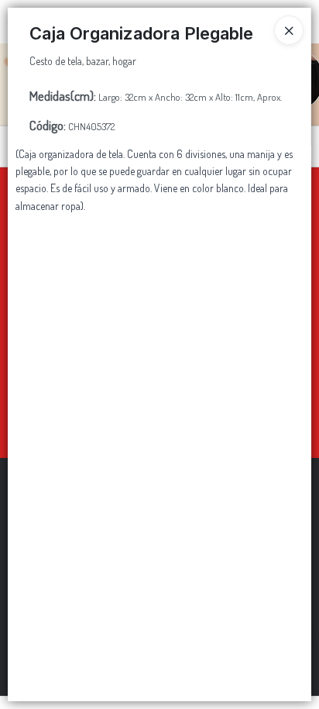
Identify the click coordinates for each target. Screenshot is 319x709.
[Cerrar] (289, 30)
